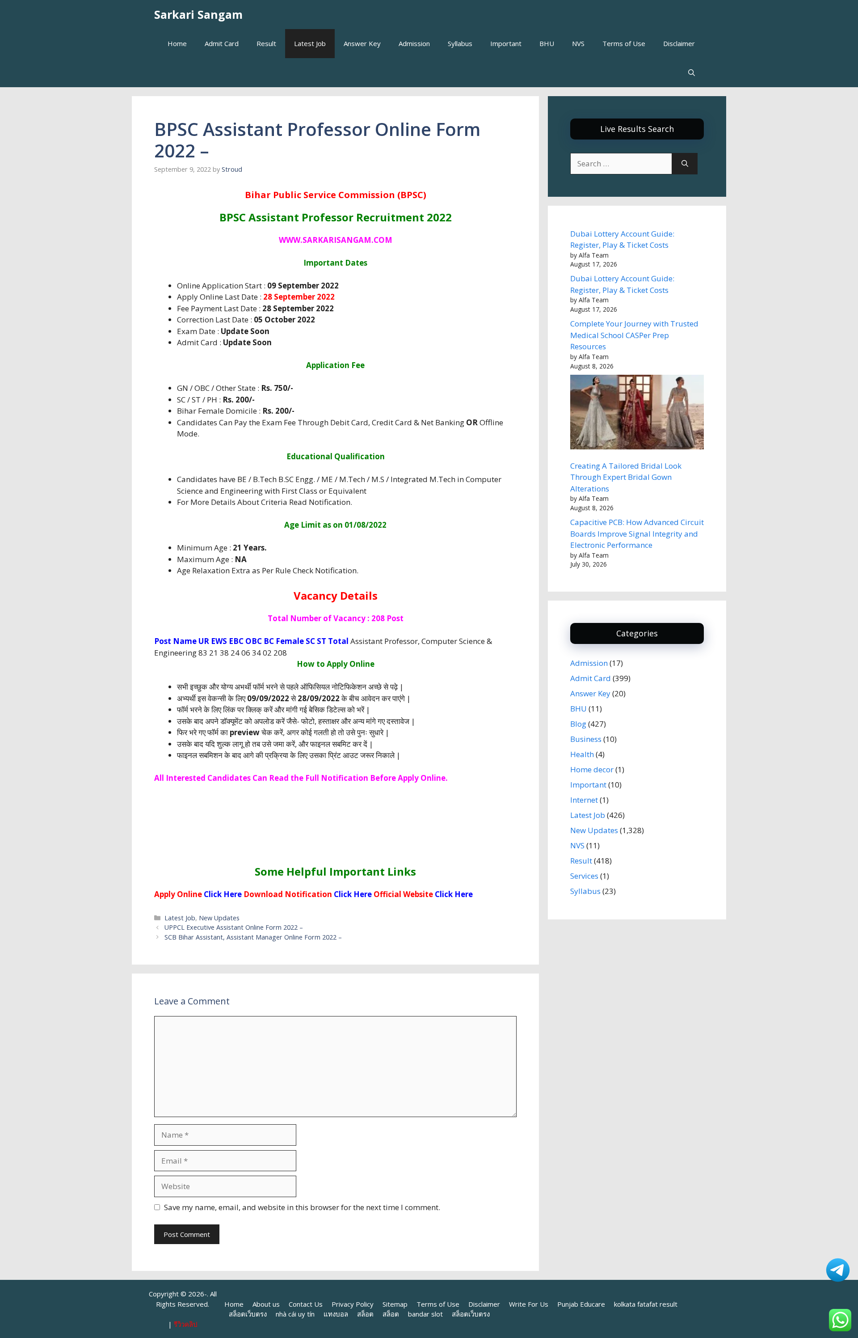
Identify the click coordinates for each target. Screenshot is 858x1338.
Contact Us (306, 1304)
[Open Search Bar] (691, 72)
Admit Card (222, 43)
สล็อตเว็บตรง (248, 1313)
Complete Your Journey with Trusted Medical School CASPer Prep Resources (634, 334)
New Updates (219, 918)
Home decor (592, 769)
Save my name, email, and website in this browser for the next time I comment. (302, 1207)
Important (506, 43)
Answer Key (362, 43)
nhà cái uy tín (295, 1313)
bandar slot (425, 1313)
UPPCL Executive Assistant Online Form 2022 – (233, 927)
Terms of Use (623, 43)
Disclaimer (679, 43)
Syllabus (460, 43)
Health (582, 754)
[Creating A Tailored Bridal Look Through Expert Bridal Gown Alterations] (637, 414)
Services (584, 876)
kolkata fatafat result (645, 1304)
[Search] (685, 163)
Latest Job (310, 43)
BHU (546, 43)
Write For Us (528, 1304)
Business (585, 739)
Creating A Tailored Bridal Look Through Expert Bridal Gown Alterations (625, 477)
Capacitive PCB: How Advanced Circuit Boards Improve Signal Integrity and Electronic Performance (637, 533)
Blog (578, 724)
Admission (414, 43)
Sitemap (395, 1304)
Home (177, 43)
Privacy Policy (353, 1304)
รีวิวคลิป (186, 1324)
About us (266, 1304)
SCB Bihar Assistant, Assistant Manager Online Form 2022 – (253, 937)
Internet (584, 800)
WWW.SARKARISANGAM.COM (335, 240)
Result (266, 43)
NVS (578, 43)
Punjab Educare (581, 1304)
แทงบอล (336, 1313)
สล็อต (365, 1313)
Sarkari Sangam (198, 14)
